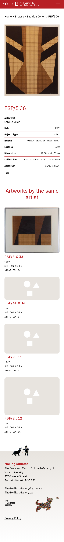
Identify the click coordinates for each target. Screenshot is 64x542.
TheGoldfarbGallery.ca (18, 492)
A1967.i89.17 (12, 370)
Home (8, 16)
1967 (7, 262)
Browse (19, 16)
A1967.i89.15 (12, 316)
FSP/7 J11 (13, 357)
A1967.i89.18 (12, 431)
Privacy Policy (12, 518)
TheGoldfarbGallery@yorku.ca (23, 488)
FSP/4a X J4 (14, 303)
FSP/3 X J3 (13, 256)
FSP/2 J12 (13, 418)
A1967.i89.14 (12, 270)
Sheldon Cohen (36, 16)
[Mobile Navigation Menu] (57, 4)
